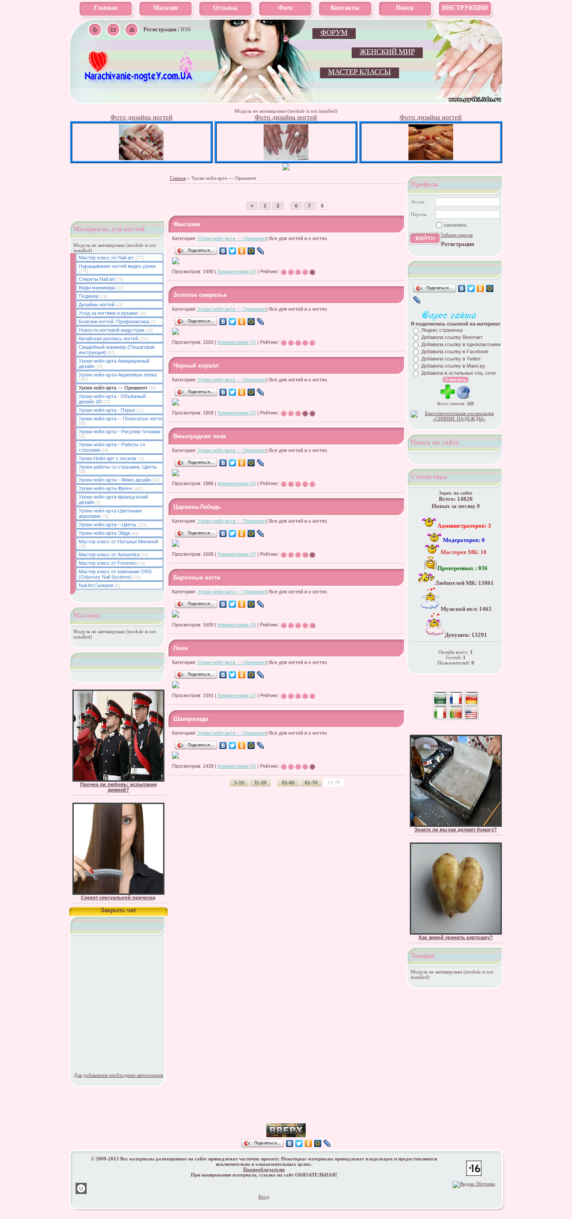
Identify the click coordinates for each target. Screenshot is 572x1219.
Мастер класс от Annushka (109, 554)
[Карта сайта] (132, 30)
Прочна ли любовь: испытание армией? (118, 787)
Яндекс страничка (442, 330)
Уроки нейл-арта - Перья (107, 410)
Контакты (345, 7)
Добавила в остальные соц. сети (458, 373)
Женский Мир (387, 51)
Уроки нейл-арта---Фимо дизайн (115, 480)
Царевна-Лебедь (197, 507)
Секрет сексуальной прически (118, 897)
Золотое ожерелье (200, 295)
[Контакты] (113, 30)
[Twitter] (232, 251)
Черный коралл (196, 365)
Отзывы (225, 7)
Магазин (165, 7)
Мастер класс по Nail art (106, 257)
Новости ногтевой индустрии (111, 330)
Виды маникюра (97, 287)
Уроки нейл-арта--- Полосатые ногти (120, 418)
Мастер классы (359, 72)
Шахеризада (190, 718)
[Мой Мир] (251, 251)
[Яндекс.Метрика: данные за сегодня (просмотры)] (474, 1184)
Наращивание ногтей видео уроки (117, 266)
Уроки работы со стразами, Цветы (118, 467)
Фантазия (187, 224)
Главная (106, 7)
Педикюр (89, 296)
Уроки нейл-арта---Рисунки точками (119, 431)
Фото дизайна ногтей (141, 117)
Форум (334, 32)
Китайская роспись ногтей (108, 338)
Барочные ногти (196, 577)
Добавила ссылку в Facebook (454, 351)
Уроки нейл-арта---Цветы (107, 524)
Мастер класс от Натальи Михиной (118, 541)
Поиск (405, 7)
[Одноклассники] (242, 251)
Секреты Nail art (97, 279)
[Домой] (95, 30)
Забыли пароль (457, 234)
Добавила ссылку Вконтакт (452, 337)
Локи (180, 648)
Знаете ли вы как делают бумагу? (455, 829)
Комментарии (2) (237, 342)
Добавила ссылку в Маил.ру (453, 365)
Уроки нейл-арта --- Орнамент (232, 238)
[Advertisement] (286, 1109)
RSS (186, 29)
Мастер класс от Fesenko (108, 563)
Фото (285, 7)
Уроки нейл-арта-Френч (105, 488)
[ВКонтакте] (223, 251)
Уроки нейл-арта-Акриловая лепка (117, 374)
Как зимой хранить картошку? (456, 937)
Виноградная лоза (199, 436)
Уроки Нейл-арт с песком (107, 458)
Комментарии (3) (237, 271)
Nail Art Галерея (96, 585)
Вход (263, 1196)
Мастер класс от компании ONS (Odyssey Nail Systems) (115, 574)
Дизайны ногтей (96, 304)
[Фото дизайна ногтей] (141, 158)
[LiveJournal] (260, 251)
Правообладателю (264, 1169)
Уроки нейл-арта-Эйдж (104, 533)
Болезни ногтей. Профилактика (114, 321)
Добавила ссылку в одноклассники (460, 344)
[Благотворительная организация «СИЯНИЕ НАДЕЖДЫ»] (456, 418)
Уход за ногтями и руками (108, 313)
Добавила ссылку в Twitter (451, 358)
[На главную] (139, 81)
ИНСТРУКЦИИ (465, 7)
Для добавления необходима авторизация (118, 1075)
